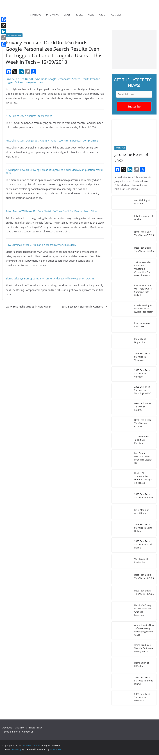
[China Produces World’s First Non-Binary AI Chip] (122, 648)
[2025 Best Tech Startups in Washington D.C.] (122, 390)
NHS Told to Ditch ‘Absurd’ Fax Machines (29, 116)
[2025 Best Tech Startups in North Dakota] (122, 528)
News (91, 14)
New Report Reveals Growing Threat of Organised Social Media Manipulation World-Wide (54, 171)
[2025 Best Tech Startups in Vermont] (122, 374)
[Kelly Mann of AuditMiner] (122, 512)
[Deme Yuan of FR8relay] (122, 665)
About (102, 14)
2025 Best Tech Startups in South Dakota (143, 544)
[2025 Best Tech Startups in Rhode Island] (122, 681)
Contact (116, 14)
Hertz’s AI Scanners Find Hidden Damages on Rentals (143, 478)
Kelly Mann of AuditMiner (141, 511)
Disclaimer (19, 727)
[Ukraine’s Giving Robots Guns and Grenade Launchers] (122, 611)
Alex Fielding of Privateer (142, 202)
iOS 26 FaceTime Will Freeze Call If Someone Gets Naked (143, 290)
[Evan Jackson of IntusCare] (122, 325)
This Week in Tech (14, 35)
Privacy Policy (35, 727)
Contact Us (27, 731)
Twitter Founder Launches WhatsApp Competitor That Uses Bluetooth (142, 269)
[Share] (4, 44)
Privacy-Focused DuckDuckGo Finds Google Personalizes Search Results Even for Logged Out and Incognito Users (53, 80)
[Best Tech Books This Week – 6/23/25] (122, 407)
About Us (7, 727)
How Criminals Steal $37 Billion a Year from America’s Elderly (41, 245)
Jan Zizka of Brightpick (140, 340)
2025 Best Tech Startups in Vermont (142, 373)
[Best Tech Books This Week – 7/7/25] (122, 234)
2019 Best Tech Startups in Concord (82, 306)
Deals (67, 14)
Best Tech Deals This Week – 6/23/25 (142, 423)
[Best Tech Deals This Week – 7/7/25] (122, 250)
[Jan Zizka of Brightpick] (122, 341)
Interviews (52, 14)
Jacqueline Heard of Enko (131, 157)
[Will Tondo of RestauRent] (122, 561)
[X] (4, 25)
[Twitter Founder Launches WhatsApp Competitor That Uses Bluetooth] (122, 269)
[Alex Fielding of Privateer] (122, 202)
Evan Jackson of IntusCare (142, 325)
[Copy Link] (4, 38)
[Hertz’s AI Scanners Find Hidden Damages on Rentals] (122, 479)
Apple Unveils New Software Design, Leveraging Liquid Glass (144, 630)
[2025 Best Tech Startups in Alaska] (122, 496)
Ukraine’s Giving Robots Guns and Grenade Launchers (143, 610)
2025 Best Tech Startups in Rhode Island (143, 680)
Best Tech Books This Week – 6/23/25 (142, 406)
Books (79, 14)
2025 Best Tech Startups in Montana (142, 697)
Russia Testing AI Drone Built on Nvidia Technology (143, 308)
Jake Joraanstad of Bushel (143, 218)
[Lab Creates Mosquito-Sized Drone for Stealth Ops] (122, 459)
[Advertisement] (134, 49)
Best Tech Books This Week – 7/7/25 (144, 233)
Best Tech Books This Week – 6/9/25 (144, 576)
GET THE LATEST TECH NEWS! (134, 82)
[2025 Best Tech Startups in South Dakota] (122, 545)
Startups (35, 14)
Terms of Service (11, 731)
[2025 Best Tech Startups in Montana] (122, 697)
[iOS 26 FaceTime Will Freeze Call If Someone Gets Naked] (122, 291)
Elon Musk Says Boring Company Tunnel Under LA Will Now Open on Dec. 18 (50, 278)
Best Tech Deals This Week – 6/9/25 (144, 592)
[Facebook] (4, 19)
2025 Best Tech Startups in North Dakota (143, 528)
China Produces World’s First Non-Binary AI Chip (143, 648)
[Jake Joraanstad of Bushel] (122, 218)
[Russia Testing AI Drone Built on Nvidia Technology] (122, 309)
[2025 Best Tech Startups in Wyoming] (122, 357)
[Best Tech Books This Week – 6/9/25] (122, 577)
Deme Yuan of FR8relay (141, 664)
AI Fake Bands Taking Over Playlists (141, 440)
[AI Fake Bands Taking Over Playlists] (122, 440)
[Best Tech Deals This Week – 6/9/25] (122, 593)
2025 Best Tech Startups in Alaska (143, 496)
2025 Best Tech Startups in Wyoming (142, 357)
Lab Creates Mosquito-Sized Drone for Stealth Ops (143, 458)
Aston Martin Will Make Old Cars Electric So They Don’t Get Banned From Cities (51, 211)
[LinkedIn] (4, 32)
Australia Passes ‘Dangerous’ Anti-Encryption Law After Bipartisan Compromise (52, 140)
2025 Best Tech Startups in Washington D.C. (142, 390)
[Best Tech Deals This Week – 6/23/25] (122, 423)
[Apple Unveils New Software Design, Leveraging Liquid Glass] (122, 631)
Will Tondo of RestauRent (141, 560)
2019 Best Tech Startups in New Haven (28, 306)
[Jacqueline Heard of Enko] (134, 131)
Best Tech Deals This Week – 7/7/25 (144, 249)
